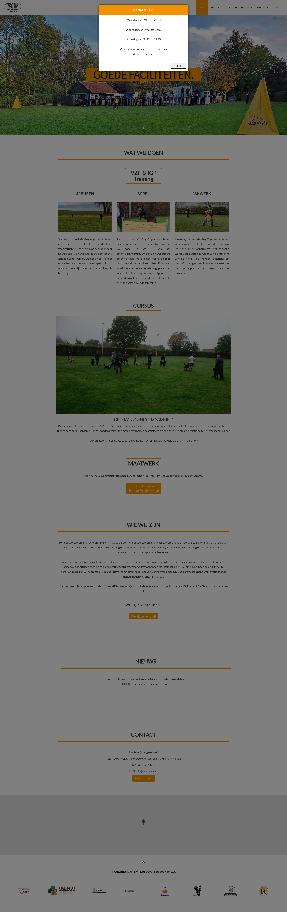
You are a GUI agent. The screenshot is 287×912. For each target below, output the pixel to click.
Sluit (178, 66)
